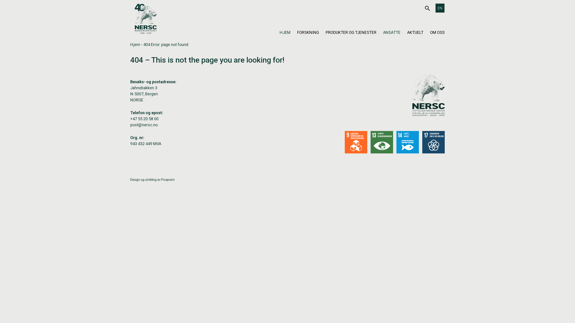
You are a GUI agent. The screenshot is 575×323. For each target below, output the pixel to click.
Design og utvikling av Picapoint (152, 179)
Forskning (308, 32)
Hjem (285, 32)
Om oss (437, 32)
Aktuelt (415, 32)
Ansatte (391, 32)
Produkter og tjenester (351, 32)
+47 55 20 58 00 (144, 118)
